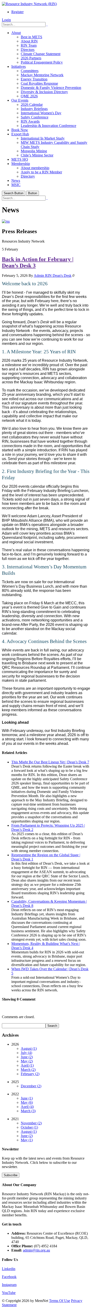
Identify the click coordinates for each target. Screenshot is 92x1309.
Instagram (9, 1285)
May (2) (27, 1061)
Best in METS (31, 37)
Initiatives (18, 66)
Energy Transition (34, 79)
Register (17, 12)
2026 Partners (31, 58)
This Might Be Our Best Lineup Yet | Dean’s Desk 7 (50, 762)
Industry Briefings (34, 109)
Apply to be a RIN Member (41, 172)
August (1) (29, 1048)
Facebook (9, 1277)
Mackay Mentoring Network (42, 75)
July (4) (26, 1053)
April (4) (27, 1107)
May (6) (27, 1102)
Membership (20, 164)
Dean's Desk (62, 276)
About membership (35, 168)
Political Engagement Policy (42, 62)
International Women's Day (41, 113)
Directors (27, 50)
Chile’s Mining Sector (37, 155)
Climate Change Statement (40, 54)
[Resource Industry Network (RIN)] (29, 4)
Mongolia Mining (34, 151)
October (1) (29, 1127)
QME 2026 (29, 96)
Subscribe (10, 1175)
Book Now (19, 130)
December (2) (31, 1086)
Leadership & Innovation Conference (48, 126)
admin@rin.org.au (36, 1250)
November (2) (31, 1123)
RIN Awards (30, 121)
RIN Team (29, 45)
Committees (29, 71)
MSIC (16, 185)
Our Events (19, 100)
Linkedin (8, 1269)
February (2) (30, 1074)
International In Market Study (43, 138)
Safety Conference (34, 117)
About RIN (29, 41)
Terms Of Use (59, 1301)
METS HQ (19, 159)
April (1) (27, 1065)
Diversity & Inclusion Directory (44, 92)
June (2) (27, 1057)
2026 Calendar (32, 105)
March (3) (28, 1111)
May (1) (27, 1140)
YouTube (9, 1293)
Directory (28, 176)
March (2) (28, 1070)
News (15, 181)
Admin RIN (43, 276)
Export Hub (20, 134)
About (16, 33)
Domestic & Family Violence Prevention (51, 88)
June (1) (27, 1098)
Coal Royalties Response (39, 83)
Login (6, 20)
